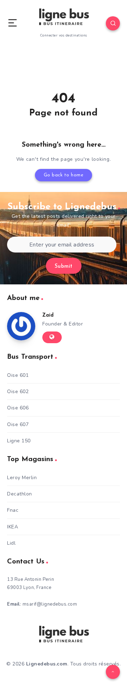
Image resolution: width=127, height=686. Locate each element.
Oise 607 (18, 424)
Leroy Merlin (22, 477)
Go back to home (64, 175)
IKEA (12, 526)
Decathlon (19, 494)
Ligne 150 (19, 440)
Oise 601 (18, 375)
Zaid (48, 315)
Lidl (11, 543)
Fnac (12, 510)
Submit (64, 266)
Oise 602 (18, 391)
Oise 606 (18, 407)
